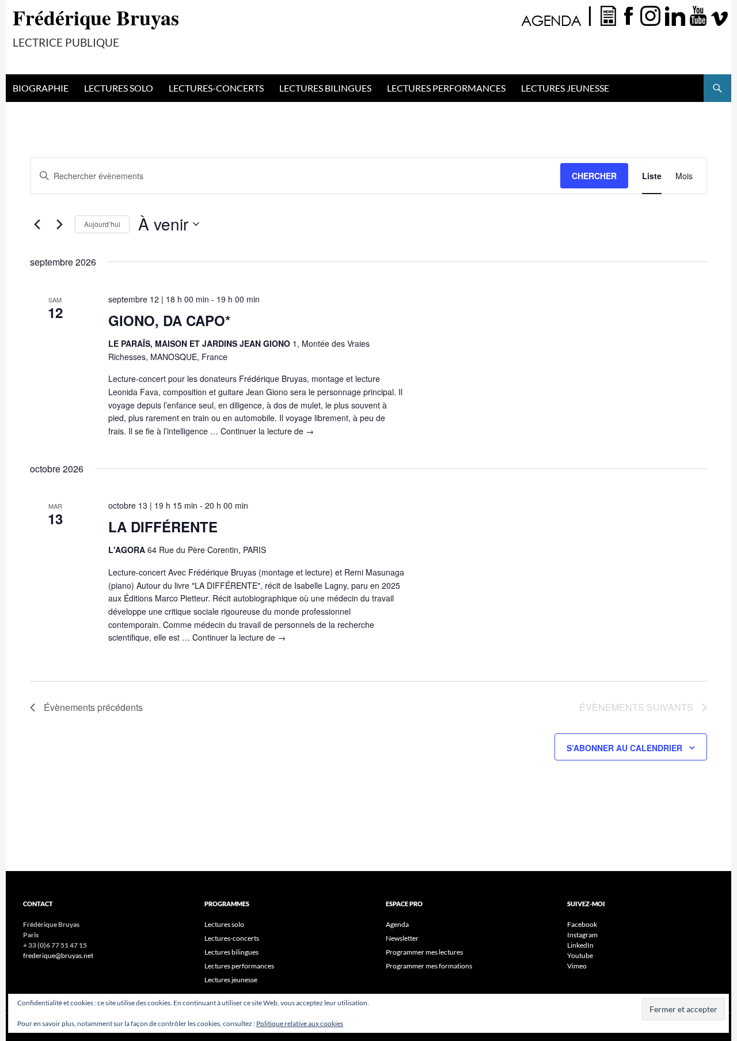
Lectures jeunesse (565, 87)
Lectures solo (118, 87)
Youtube (580, 955)
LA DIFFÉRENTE (163, 526)
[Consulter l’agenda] (555, 14)
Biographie (41, 87)
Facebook (582, 924)
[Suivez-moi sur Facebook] (628, 14)
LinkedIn (580, 945)
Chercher (594, 175)
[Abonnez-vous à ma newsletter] (608, 14)
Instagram (582, 934)
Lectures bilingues (325, 87)
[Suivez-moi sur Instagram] (651, 14)
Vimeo (577, 965)
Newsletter (402, 938)
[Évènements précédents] (37, 224)
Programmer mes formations (429, 965)
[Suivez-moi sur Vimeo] (719, 14)
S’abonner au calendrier (624, 748)
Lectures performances (446, 87)
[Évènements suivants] (59, 224)
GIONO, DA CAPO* (169, 320)
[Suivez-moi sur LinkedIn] (676, 14)
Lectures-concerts (216, 87)
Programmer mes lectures (424, 952)
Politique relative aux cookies (299, 1023)
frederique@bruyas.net (58, 955)
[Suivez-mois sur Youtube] (698, 14)
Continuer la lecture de (267, 431)
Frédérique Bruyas (96, 17)
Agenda (397, 924)
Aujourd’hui (102, 224)
